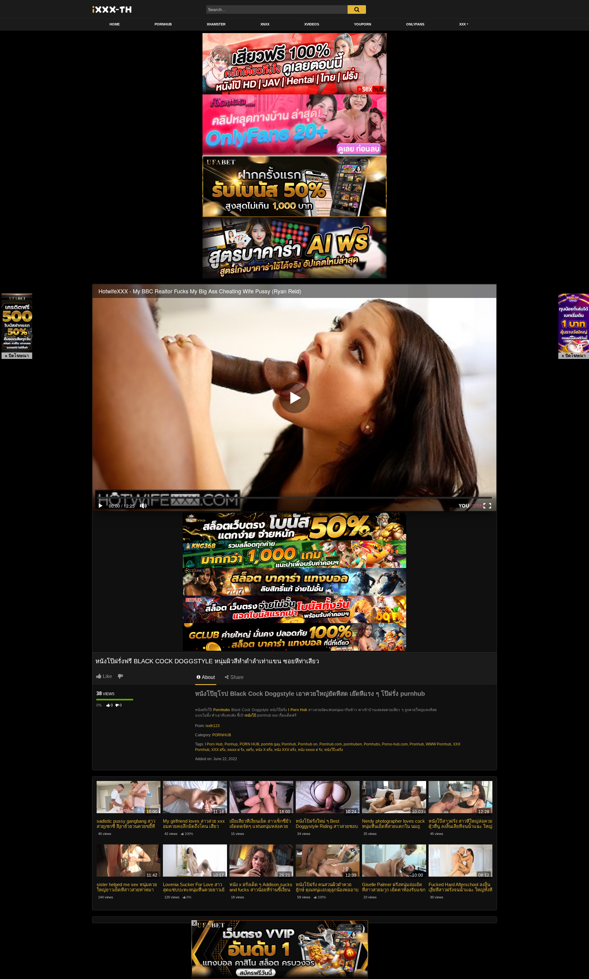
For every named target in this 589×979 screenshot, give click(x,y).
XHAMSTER (216, 24)
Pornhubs (372, 744)
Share (236, 677)
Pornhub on (308, 744)
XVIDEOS (311, 24)
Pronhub (417, 744)
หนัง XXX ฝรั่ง (285, 750)
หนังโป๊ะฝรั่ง (333, 750)
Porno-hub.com (395, 744)
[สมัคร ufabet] (294, 554)
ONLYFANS (415, 24)
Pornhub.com (330, 744)
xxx (462, 24)
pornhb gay (270, 744)
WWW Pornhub (438, 744)
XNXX (264, 24)
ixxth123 (213, 726)
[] (357, 9)
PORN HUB (249, 744)
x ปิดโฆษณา (17, 355)
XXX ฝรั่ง (218, 750)
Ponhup (231, 744)
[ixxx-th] (112, 9)
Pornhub (289, 744)
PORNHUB (163, 24)
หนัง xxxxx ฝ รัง (310, 750)
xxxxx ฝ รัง (235, 750)
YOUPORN (362, 24)
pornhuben (353, 744)
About (208, 677)
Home (115, 24)
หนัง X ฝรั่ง (264, 750)
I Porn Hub (297, 710)
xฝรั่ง (250, 750)
